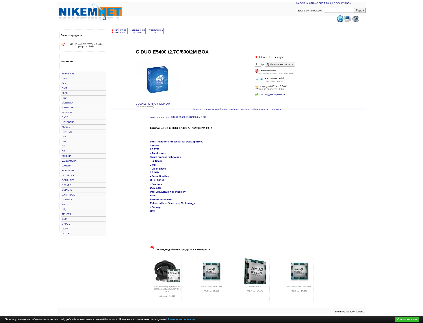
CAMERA (66, 165)
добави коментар (260, 109)
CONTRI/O (67, 103)
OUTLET (66, 233)
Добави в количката (280, 64)
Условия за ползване (120, 31)
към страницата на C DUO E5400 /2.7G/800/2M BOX (178, 117)
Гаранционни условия (138, 31)
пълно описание (230, 109)
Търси (360, 10)
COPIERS (67, 190)
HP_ (64, 209)
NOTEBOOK (68, 175)
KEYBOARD (68, 122)
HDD (64, 98)
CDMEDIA (67, 199)
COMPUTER (68, 180)
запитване (276, 109)
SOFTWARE (68, 170)
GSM (64, 219)
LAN (64, 136)
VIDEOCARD (68, 107)
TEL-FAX (66, 214)
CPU (311, 3)
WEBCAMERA (69, 161)
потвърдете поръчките (273, 94)
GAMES (66, 224)
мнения (245, 109)
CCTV (65, 228)
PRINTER (67, 132)
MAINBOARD (68, 73)
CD (63, 146)
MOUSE (66, 127)
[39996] (257, 79)
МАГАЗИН (301, 3)
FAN (64, 83)
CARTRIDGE (68, 195)
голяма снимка (212, 109)
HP (63, 204)
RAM (64, 88)
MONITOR (67, 112)
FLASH (65, 93)
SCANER (66, 185)
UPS (64, 141)
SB (63, 151)
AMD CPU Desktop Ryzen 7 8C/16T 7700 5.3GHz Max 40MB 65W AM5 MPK (167, 291)
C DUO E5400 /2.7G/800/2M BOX (333, 3)
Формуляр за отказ (156, 31)
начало (198, 109)
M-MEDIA (66, 156)
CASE (65, 117)
